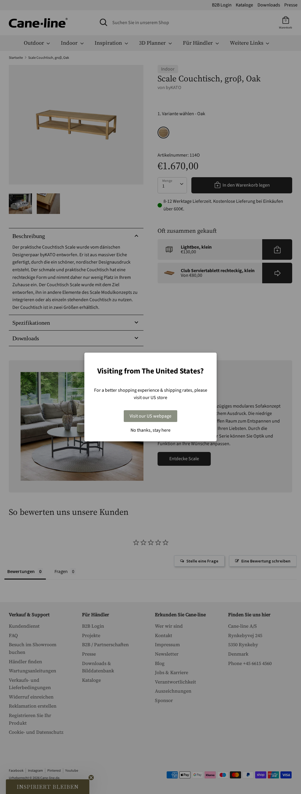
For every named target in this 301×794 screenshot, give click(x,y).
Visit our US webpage (150, 416)
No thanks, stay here (150, 430)
